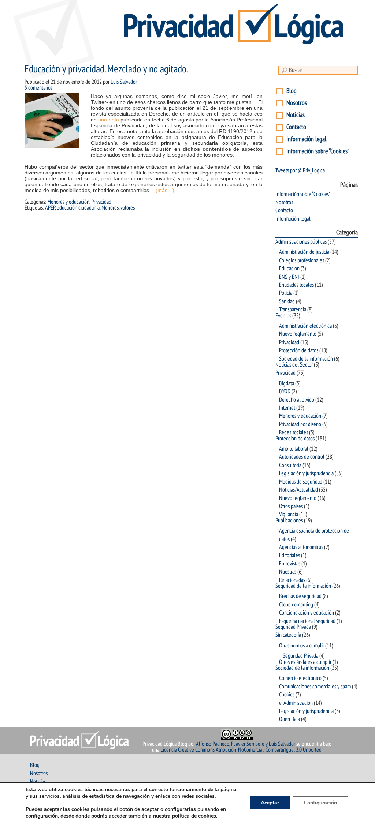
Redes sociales (293, 432)
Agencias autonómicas (301, 547)
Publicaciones (289, 520)
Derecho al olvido (296, 400)
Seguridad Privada (293, 627)
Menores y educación (68, 202)
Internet (287, 408)
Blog (291, 91)
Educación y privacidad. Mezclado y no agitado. (106, 69)
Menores (110, 207)
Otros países (291, 506)
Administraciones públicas (301, 241)
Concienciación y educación (306, 612)
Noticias (295, 115)
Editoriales (289, 555)
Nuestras (287, 571)
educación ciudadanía (78, 207)
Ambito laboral (293, 449)
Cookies (286, 694)
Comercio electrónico (300, 678)
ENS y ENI (289, 277)
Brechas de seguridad (300, 596)
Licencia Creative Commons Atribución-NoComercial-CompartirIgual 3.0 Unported (241, 750)
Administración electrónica (305, 326)
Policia (285, 293)
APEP (50, 207)
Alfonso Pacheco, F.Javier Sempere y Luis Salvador (245, 744)
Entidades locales (296, 285)
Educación (289, 268)
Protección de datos (298, 350)
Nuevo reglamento (297, 334)
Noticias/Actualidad (298, 489)
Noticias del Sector (294, 364)
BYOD (284, 391)
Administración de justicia (304, 252)
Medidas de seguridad (300, 481)
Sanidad (287, 301)
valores (127, 207)
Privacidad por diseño (300, 424)
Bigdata (286, 383)
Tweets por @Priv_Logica (300, 170)
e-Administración (296, 703)
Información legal (306, 139)
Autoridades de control (301, 457)
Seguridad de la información (303, 586)
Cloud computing (296, 604)
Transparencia (292, 309)
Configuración (320, 802)
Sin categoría (288, 635)
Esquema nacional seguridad (307, 621)
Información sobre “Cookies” (317, 151)
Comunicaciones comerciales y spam (315, 686)
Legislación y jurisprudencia (306, 473)
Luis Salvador (124, 82)
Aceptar (270, 802)
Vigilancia (288, 514)
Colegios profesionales (301, 260)
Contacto (296, 127)
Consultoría (290, 465)
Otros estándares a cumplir (305, 662)
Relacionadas (292, 580)
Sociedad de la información (306, 359)
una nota (108, 120)
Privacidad (101, 202)
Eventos (283, 315)
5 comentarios (38, 87)
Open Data (289, 719)
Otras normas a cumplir (301, 645)
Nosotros (296, 103)
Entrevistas (289, 563)
